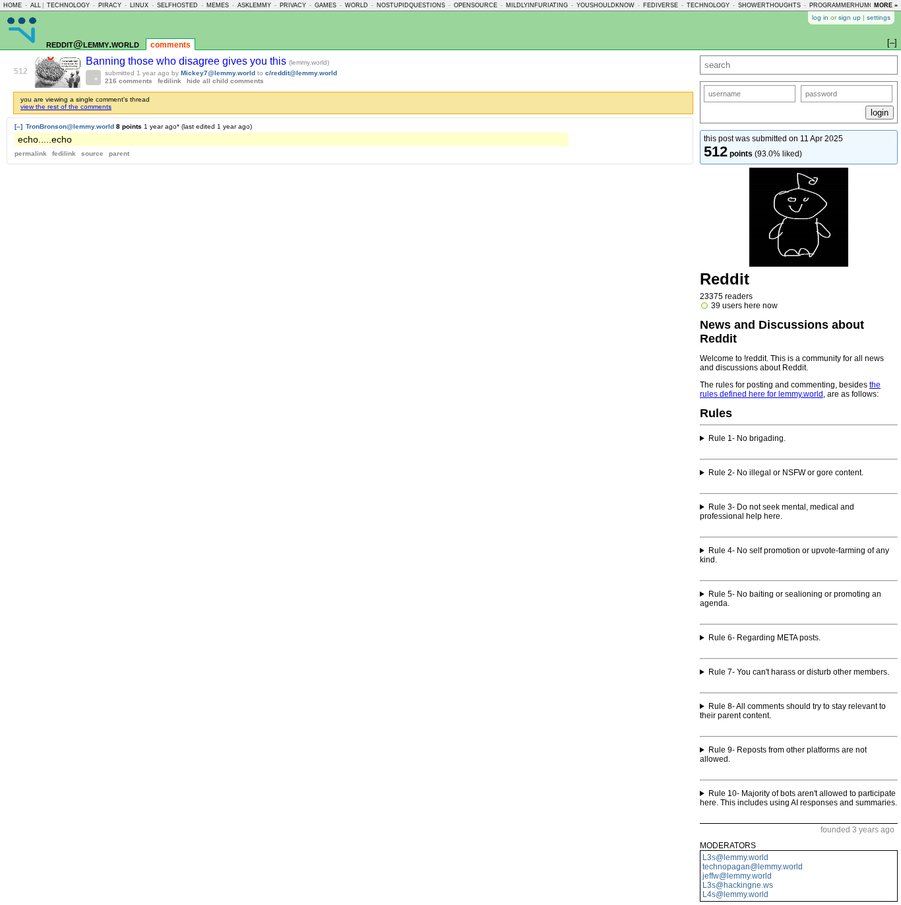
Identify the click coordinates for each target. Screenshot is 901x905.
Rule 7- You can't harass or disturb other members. (798, 672)
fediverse (660, 5)
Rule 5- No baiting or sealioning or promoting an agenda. (790, 598)
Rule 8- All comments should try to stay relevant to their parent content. (793, 711)
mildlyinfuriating (537, 5)
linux (139, 5)
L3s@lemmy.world (735, 857)
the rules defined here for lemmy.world (790, 389)
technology (68, 5)
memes (217, 5)
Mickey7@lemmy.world (218, 73)
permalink (31, 153)
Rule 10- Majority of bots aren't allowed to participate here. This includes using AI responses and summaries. (798, 798)
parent (119, 153)
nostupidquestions (411, 5)
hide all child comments (225, 80)
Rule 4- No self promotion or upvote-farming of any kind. (794, 555)
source (92, 153)
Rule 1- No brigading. (747, 438)
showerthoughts (769, 5)
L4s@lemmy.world (735, 894)
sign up (849, 17)
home (12, 5)
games (325, 5)
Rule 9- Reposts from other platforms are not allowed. (783, 754)
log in (820, 17)
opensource (475, 5)
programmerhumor (844, 5)
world (356, 5)
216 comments (128, 80)
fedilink (169, 80)
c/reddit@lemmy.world (301, 73)
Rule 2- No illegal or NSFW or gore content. (785, 472)
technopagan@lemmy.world (752, 866)
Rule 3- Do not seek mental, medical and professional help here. (777, 511)
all (35, 5)
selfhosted (177, 5)
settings (878, 17)
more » (886, 5)
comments (170, 45)
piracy (109, 5)
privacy (293, 5)
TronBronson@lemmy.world (70, 126)
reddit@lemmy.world (92, 44)
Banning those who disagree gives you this (187, 61)
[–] (18, 126)
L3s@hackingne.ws (737, 885)
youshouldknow (605, 5)
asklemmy (254, 5)
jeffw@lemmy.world (737, 876)
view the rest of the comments (65, 106)
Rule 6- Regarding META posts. (764, 637)
